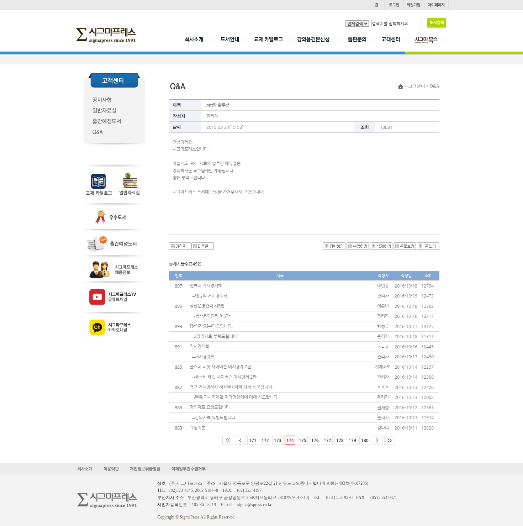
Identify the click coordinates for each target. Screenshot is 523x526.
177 (327, 440)
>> (389, 440)
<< (228, 440)
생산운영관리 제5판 (207, 305)
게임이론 (197, 427)
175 (302, 440)
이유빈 (383, 306)
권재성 (383, 407)
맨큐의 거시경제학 (206, 285)
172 (265, 440)
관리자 (212, 116)
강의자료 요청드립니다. (210, 407)
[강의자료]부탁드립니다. (211, 326)
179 (352, 440)
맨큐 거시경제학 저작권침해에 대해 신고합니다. (232, 386)
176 (315, 440)
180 (365, 440)
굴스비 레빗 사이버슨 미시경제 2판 (220, 366)
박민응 (383, 285)
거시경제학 (199, 346)
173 (277, 440)
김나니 (383, 427)
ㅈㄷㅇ (383, 346)
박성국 (383, 326)
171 (253, 440)
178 (340, 440)
